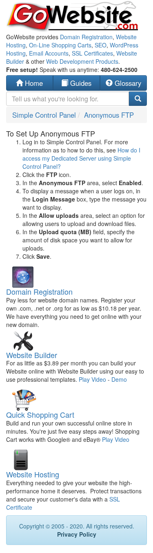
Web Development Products (82, 61)
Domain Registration (86, 37)
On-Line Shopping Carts (60, 45)
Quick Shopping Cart (40, 414)
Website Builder (31, 354)
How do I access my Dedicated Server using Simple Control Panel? (81, 158)
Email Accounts (49, 53)
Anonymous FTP (109, 115)
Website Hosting (32, 474)
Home (33, 83)
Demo (119, 379)
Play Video (92, 379)
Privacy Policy (76, 534)
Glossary (127, 83)
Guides (79, 83)
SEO (100, 45)
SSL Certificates (92, 53)
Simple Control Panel (44, 115)
